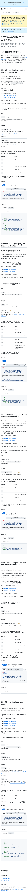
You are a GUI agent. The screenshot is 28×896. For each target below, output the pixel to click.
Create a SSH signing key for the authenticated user (13, 245)
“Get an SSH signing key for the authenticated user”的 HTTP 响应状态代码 (13, 480)
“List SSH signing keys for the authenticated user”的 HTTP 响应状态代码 (13, 152)
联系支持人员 (6, 880)
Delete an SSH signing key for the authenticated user (13, 564)
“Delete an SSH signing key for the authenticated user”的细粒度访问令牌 (11, 582)
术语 (13, 889)
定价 (22, 889)
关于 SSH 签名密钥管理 (10, 52)
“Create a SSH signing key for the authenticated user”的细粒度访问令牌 (11, 263)
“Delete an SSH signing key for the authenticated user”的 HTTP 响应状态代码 (12, 631)
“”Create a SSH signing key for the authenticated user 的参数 (10, 284)
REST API (5, 12)
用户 (10, 12)
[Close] (24, 2)
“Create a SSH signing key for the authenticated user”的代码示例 (10, 352)
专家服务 (3, 890)
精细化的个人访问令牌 (9, 98)
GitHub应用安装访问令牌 (10, 723)
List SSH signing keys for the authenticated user (13, 71)
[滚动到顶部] (24, 892)
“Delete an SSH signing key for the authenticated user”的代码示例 (10, 656)
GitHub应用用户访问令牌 (10, 96)
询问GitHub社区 (6, 878)
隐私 (16, 889)
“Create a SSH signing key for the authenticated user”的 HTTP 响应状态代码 (12, 321)
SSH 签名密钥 (16, 12)
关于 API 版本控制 (9, 31)
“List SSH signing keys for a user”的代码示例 (13, 802)
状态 (19, 889)
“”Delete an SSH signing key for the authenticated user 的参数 (10, 603)
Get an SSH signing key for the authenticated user (14, 415)
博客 (7, 890)
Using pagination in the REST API (17, 144)
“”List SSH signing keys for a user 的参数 (12, 737)
